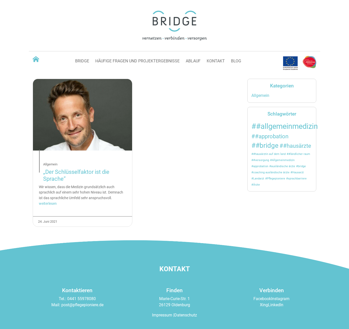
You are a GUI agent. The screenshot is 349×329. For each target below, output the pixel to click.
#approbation (271, 136)
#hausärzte (297, 145)
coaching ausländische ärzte (271, 172)
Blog (236, 61)
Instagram (280, 298)
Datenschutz (185, 315)
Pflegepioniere (276, 178)
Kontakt (216, 61)
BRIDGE (82, 61)
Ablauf (193, 61)
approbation (260, 166)
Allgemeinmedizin (283, 160)
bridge (302, 166)
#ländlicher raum (299, 154)
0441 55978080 (81, 298)
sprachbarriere (297, 178)
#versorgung (261, 160)
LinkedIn (275, 304)
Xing (264, 304)
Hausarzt (298, 172)
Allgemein (260, 95)
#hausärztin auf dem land (269, 154)
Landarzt (258, 178)
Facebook (262, 298)
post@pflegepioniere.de (82, 304)
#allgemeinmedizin (287, 126)
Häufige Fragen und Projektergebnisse (137, 61)
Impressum (162, 315)
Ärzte (256, 184)
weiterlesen (48, 203)
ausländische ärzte (283, 166)
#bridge (266, 145)
